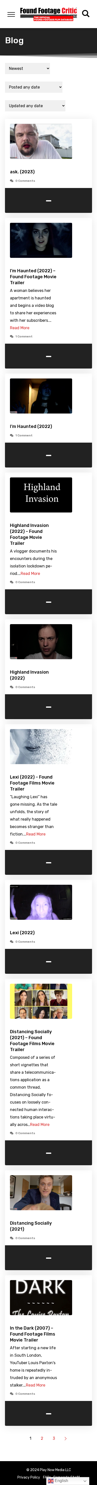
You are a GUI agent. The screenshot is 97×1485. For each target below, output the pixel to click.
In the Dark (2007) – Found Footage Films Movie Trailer (32, 1334)
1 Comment (24, 336)
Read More (19, 327)
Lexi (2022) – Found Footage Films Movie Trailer (32, 783)
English (61, 1481)
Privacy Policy (28, 1477)
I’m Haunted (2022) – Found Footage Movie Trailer (33, 276)
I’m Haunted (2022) (31, 426)
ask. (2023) (22, 172)
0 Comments (25, 181)
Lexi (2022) (22, 932)
